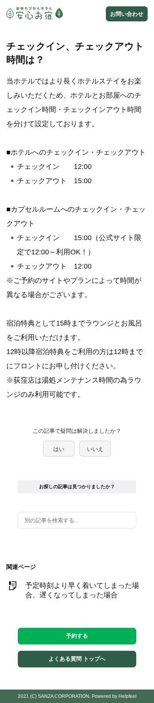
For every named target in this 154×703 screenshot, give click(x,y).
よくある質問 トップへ (77, 659)
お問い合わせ (126, 14)
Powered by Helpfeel (114, 696)
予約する (77, 636)
